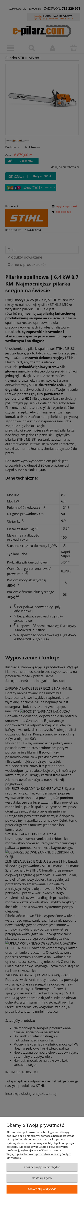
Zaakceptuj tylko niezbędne (42, 1167)
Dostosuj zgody (42, 1178)
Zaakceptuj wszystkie (42, 1189)
